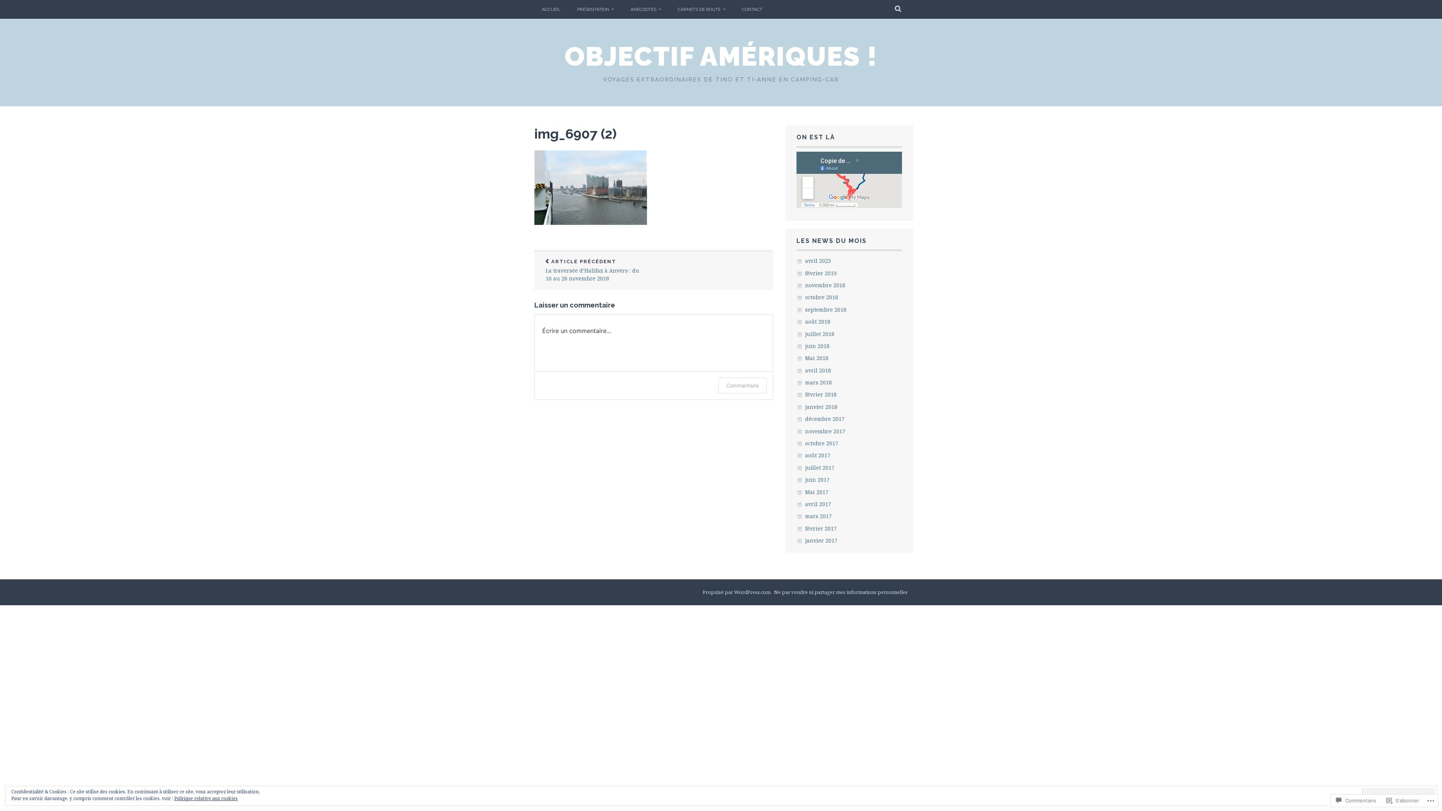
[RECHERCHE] (898, 9)
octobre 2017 (821, 443)
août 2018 (817, 321)
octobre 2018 (821, 297)
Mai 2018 (816, 358)
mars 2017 (818, 516)
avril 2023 (818, 260)
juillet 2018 (819, 334)
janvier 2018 (821, 406)
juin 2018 (817, 346)
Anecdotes (643, 9)
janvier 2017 (821, 540)
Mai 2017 (816, 492)
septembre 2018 (825, 309)
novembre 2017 (825, 431)
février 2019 (821, 273)
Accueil (551, 9)
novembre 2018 (825, 285)
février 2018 (821, 394)
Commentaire (742, 385)
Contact (752, 9)
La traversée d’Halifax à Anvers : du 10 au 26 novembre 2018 (592, 270)
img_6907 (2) (575, 134)
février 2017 (821, 528)
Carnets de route (699, 9)
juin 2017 (817, 479)
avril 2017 (818, 504)
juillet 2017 (819, 467)
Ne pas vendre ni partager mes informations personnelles (841, 592)
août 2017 (817, 455)
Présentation (593, 9)
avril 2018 (818, 370)
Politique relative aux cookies (206, 798)
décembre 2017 (825, 418)
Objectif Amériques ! (721, 56)
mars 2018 (818, 382)
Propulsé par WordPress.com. (737, 592)
